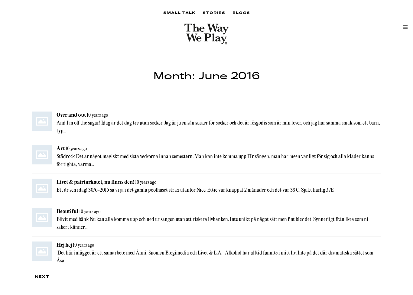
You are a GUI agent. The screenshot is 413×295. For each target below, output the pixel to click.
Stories (214, 12)
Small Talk (179, 12)
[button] (405, 27)
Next (42, 276)
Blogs (241, 12)
